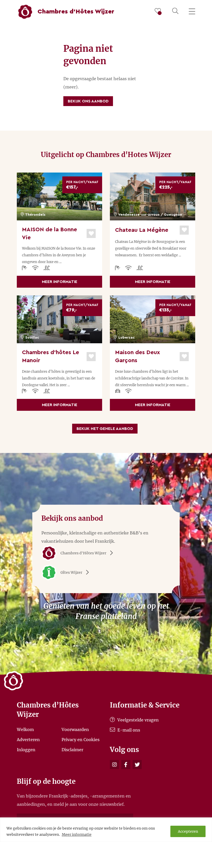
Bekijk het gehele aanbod (105, 429)
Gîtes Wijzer (71, 572)
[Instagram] (114, 764)
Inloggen (26, 749)
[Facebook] (125, 764)
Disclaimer (72, 749)
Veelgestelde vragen (137, 719)
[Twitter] (137, 764)
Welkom (25, 729)
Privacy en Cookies (81, 739)
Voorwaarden (75, 729)
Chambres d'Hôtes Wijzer (83, 553)
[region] (106, 829)
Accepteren (188, 831)
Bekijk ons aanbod (88, 101)
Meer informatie (77, 834)
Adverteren (28, 739)
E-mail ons (128, 730)
